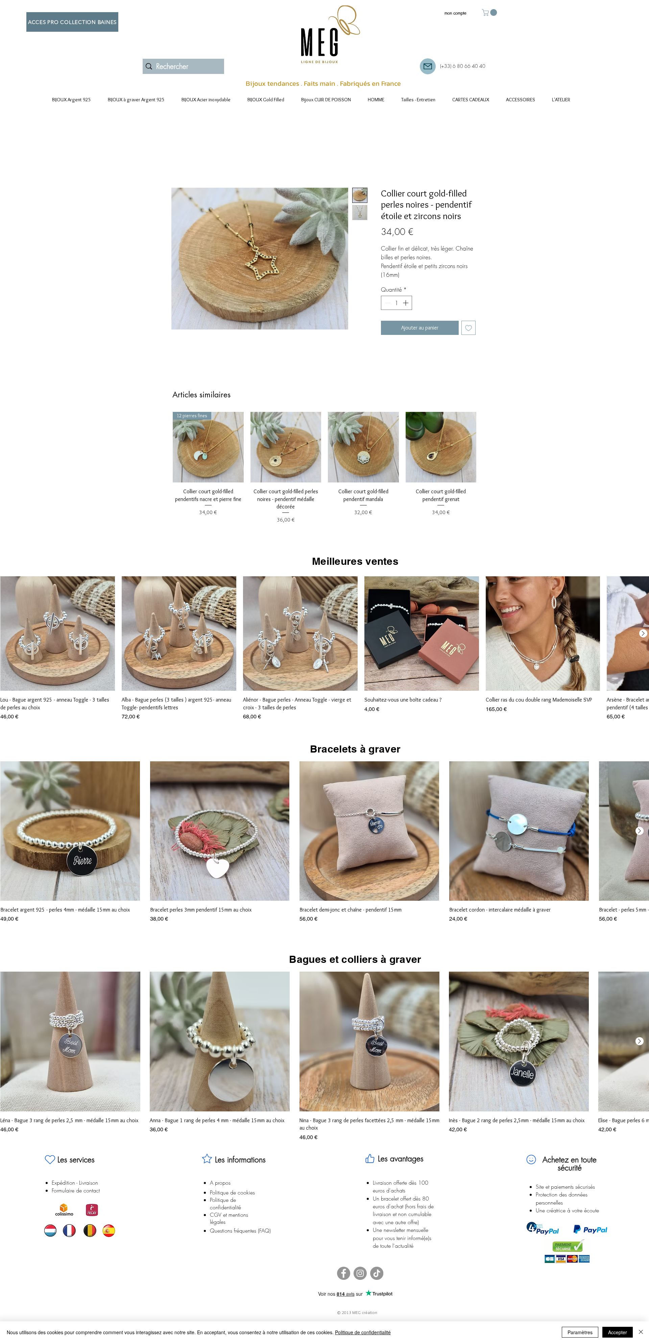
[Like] (370, 1167)
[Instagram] (360, 1282)
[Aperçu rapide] (285, 455)
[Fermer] (641, 1332)
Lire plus (388, 284)
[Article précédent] (163, 455)
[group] (324, 476)
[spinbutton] (396, 311)
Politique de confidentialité (363, 1332)
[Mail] (428, 66)
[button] (490, 12)
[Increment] (406, 311)
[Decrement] (387, 311)
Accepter (617, 1332)
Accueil (179, 164)
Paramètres (580, 1332)
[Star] (207, 1167)
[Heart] (50, 1168)
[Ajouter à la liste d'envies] (468, 336)
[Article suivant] (486, 455)
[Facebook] (343, 1282)
